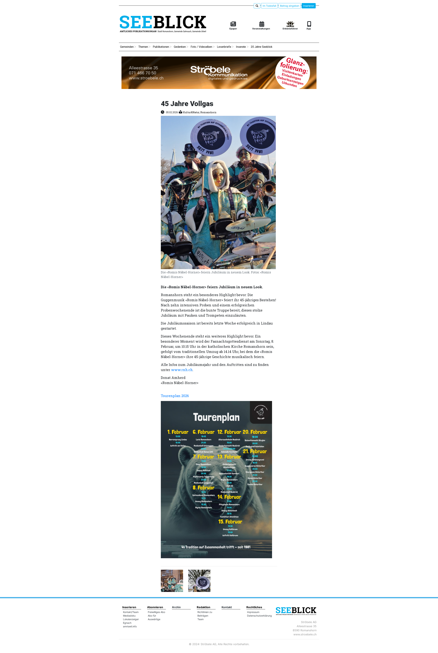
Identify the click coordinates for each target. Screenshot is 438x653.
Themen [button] (143, 46)
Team (200, 619)
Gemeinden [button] (127, 46)
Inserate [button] (241, 46)
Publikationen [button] (161, 46)
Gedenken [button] (180, 46)
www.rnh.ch (182, 369)
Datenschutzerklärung (259, 615)
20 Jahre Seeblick (261, 46)
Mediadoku (129, 615)
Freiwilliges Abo (156, 612)
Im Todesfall (269, 5)
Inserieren (308, 5)
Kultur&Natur (191, 112)
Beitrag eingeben (289, 5)
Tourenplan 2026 (175, 395)
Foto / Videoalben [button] (201, 46)
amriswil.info (130, 626)
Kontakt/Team (131, 612)
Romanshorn (208, 112)
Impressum (253, 612)
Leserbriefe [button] (224, 46)
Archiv (176, 607)
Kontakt (227, 607)
